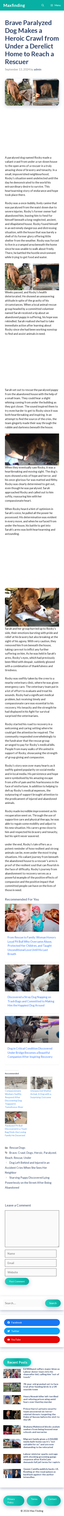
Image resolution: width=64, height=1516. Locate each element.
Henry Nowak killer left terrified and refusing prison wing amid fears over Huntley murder (40, 1399)
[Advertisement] (32, 132)
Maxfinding (14, 5)
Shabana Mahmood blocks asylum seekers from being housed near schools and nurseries (41, 1429)
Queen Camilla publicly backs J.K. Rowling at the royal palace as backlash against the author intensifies (41, 1473)
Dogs (29, 1152)
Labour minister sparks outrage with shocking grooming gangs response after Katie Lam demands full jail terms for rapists (41, 1458)
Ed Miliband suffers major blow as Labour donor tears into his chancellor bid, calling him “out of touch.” (41, 1372)
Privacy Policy (11, 1501)
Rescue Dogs (17, 1147)
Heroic (38, 1152)
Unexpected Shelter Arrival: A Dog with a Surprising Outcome (40, 1094)
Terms (34, 1499)
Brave (13, 1152)
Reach (8, 1157)
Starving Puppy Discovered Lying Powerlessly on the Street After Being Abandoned (28, 1182)
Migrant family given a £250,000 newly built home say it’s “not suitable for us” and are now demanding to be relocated (40, 1443)
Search (53, 1303)
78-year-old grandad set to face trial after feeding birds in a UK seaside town (40, 1387)
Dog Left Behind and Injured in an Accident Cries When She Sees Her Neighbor (27, 1167)
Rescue (18, 1157)
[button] (42, 5)
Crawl (21, 1152)
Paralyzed (50, 1152)
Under (27, 1157)
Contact (52, 1499)
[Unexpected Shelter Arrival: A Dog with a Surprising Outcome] (41, 1083)
